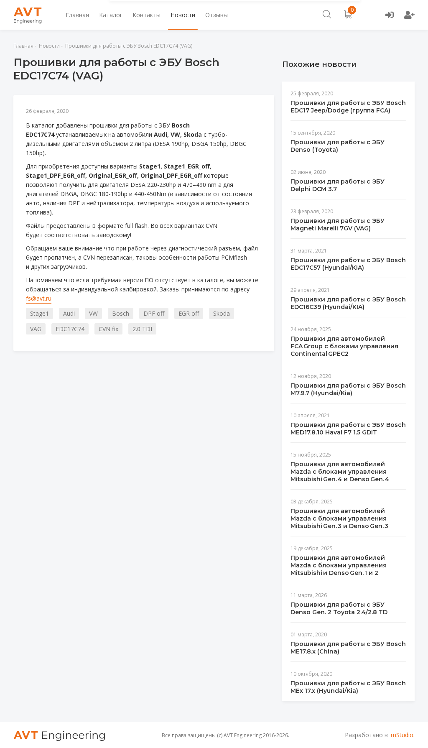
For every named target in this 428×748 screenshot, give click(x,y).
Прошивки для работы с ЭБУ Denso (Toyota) (337, 145)
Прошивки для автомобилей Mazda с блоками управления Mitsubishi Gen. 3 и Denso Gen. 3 (339, 518)
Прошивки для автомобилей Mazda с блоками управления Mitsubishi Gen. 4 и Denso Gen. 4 (339, 471)
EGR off (188, 313)
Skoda (221, 313)
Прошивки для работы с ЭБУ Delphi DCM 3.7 (337, 185)
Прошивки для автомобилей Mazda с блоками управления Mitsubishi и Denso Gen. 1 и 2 (338, 565)
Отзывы (216, 15)
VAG (35, 329)
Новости (183, 15)
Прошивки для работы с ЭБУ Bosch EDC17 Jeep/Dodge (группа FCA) (348, 106)
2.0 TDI (142, 329)
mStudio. (403, 735)
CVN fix (108, 329)
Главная (77, 15)
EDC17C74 (70, 329)
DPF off (153, 313)
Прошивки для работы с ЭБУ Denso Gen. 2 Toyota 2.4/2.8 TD (338, 608)
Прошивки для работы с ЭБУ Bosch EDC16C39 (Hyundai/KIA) (348, 303)
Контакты (146, 15)
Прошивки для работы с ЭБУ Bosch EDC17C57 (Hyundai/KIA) (348, 263)
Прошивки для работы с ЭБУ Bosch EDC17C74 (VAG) (128, 45)
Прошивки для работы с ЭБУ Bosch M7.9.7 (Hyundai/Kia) (348, 389)
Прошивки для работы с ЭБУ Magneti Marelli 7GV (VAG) (337, 224)
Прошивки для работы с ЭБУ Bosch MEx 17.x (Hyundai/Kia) (348, 686)
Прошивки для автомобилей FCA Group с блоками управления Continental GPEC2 (344, 346)
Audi (69, 313)
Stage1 (39, 313)
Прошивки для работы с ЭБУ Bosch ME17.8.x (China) (348, 647)
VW (93, 313)
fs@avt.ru (38, 298)
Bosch (120, 313)
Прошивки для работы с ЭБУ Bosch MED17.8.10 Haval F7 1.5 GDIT (348, 428)
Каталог (110, 15)
